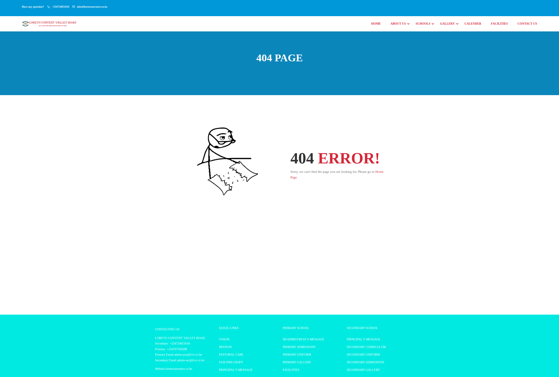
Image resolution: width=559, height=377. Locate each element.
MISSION (225, 347)
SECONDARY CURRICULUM (366, 347)
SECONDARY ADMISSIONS (365, 362)
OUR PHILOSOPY (231, 362)
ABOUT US (398, 23)
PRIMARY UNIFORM (297, 354)
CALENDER (472, 23)
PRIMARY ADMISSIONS (299, 347)
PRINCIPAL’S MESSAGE (236, 370)
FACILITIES (499, 23)
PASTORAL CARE (231, 354)
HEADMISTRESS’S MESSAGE (303, 339)
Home (376, 23)
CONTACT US (527, 23)
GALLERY (447, 23)
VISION (224, 339)
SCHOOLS (423, 23)
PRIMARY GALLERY (297, 362)
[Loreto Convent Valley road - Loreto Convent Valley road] (50, 24)
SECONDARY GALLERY (363, 370)
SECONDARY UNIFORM (363, 354)
